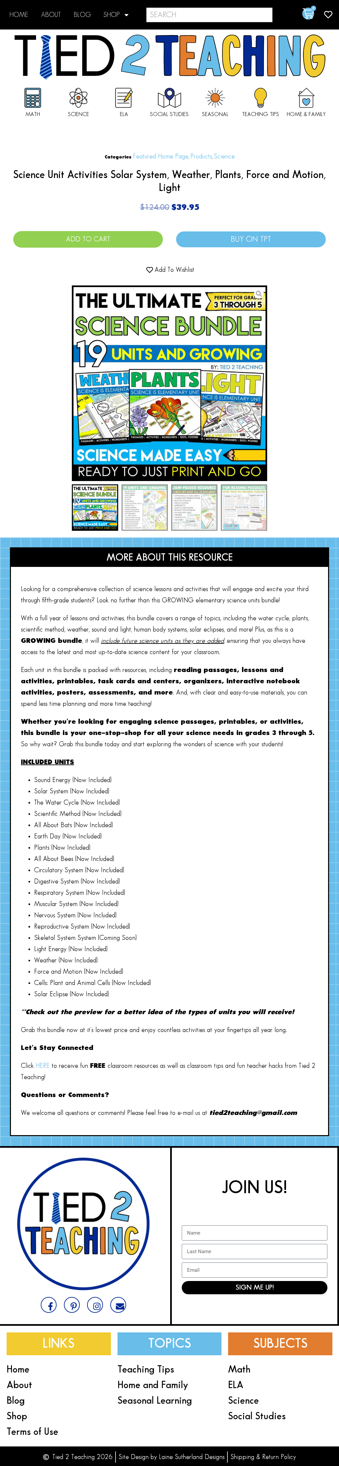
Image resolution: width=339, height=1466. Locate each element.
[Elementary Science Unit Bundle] (169, 383)
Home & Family (306, 114)
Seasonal (215, 114)
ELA (124, 114)
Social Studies (169, 114)
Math (32, 114)
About (51, 15)
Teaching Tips (260, 114)
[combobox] (209, 15)
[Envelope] (118, 1305)
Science (78, 114)
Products (201, 156)
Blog (82, 15)
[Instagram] (95, 1305)
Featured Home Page (160, 156)
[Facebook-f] (49, 1305)
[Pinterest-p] (72, 1305)
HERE (44, 1066)
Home (19, 15)
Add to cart (88, 239)
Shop (112, 15)
